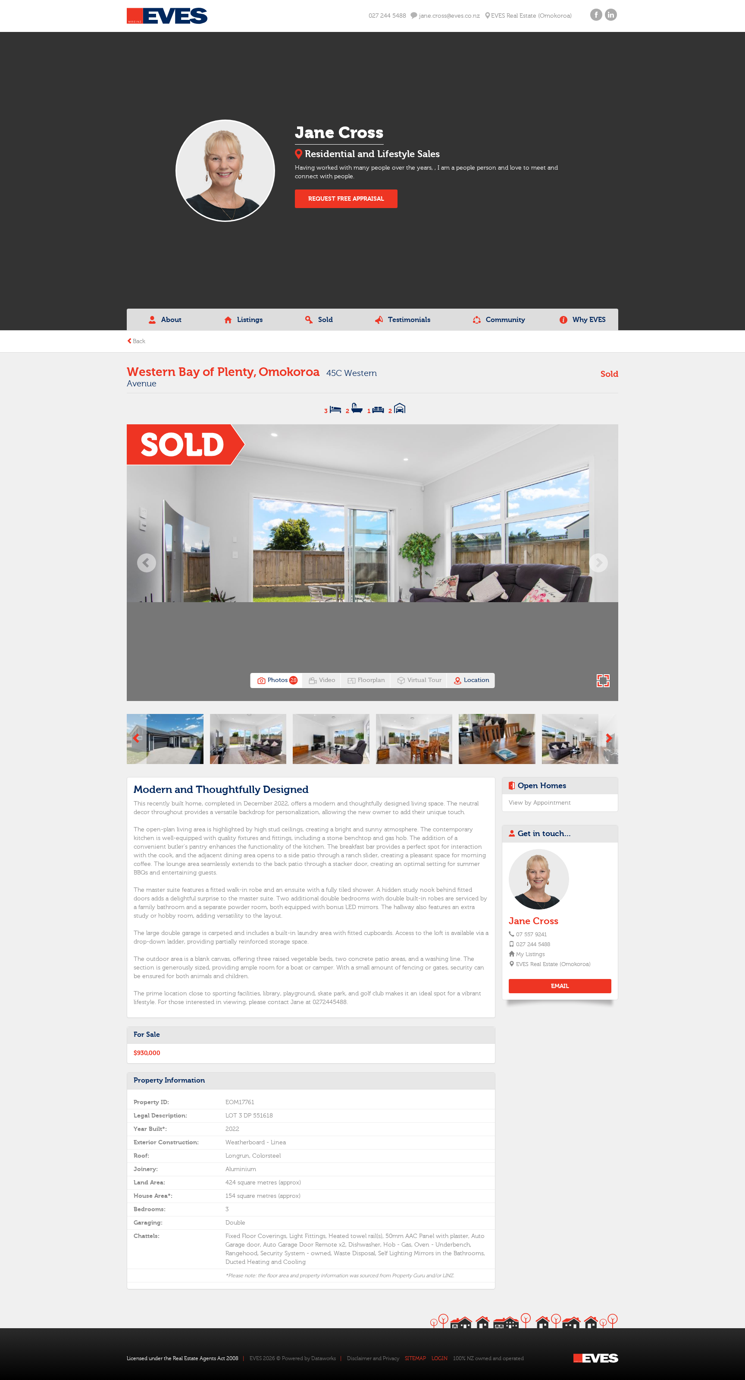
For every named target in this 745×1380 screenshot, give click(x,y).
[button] (146, 562)
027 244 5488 (387, 16)
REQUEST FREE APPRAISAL (346, 198)
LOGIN (440, 1358)
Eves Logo (167, 16)
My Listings (530, 954)
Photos (281, 680)
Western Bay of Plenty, (192, 372)
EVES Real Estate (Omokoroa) (553, 964)
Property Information (169, 1080)
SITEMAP (415, 1358)
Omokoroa (289, 372)
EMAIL (560, 986)
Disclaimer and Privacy (373, 1358)
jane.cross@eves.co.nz (448, 16)
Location (475, 680)
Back (139, 341)
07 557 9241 (531, 935)
